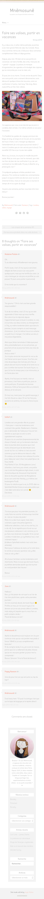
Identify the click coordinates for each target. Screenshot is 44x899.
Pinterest (13, 803)
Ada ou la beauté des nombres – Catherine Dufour (22, 846)
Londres (36, 205)
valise (4, 208)
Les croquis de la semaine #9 (23, 227)
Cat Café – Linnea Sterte (19, 834)
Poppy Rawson (10, 671)
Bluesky (13, 799)
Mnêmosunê (22, 10)
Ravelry (13, 807)
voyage (9, 208)
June (6, 586)
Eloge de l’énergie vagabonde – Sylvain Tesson (22, 842)
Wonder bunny (15, 850)
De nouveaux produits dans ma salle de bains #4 (22, 232)
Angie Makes (29, 892)
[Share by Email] (27, 213)
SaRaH (7, 417)
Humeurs (25, 205)
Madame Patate (11, 254)
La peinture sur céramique (20, 838)
